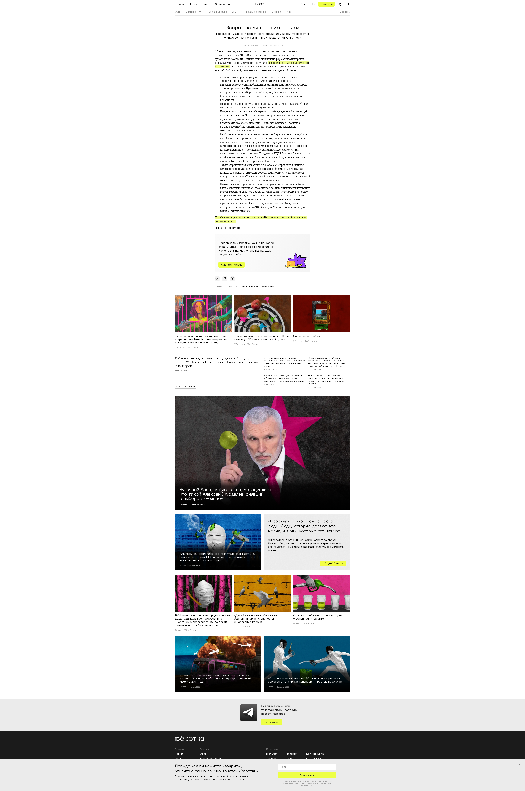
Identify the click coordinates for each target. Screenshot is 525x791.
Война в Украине (218, 12)
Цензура (276, 12)
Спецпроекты (222, 4)
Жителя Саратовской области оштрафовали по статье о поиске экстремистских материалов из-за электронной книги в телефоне (326, 362)
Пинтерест (292, 753)
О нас (304, 4)
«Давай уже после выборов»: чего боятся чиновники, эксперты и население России (257, 619)
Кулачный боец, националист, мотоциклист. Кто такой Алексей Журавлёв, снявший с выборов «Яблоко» (225, 494)
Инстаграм (271, 753)
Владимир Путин (194, 12)
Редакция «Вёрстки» (249, 45)
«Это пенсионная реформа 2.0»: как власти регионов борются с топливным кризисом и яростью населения (305, 680)
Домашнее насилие (256, 12)
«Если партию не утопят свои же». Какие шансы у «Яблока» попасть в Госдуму (262, 337)
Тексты (193, 4)
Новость (264, 45)
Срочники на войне (306, 336)
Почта (283, 766)
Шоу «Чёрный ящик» (316, 753)
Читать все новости (185, 386)
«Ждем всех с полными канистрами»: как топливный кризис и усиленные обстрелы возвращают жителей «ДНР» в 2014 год (215, 678)
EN (313, 4)
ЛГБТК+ (236, 12)
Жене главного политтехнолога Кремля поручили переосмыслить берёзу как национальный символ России (326, 379)
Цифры (206, 4)
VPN (288, 12)
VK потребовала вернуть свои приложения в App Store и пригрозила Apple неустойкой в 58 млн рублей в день (284, 362)
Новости (179, 4)
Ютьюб (289, 758)
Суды (178, 12)
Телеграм (271, 758)
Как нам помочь (231, 265)
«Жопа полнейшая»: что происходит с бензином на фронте (317, 617)
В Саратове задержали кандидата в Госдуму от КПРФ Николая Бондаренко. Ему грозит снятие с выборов (216, 362)
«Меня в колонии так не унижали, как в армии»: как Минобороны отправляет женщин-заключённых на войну (201, 339)
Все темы (345, 12)
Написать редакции (210, 758)
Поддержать (326, 4)
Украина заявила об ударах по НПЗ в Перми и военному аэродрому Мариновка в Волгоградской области (284, 378)
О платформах (313, 758)
